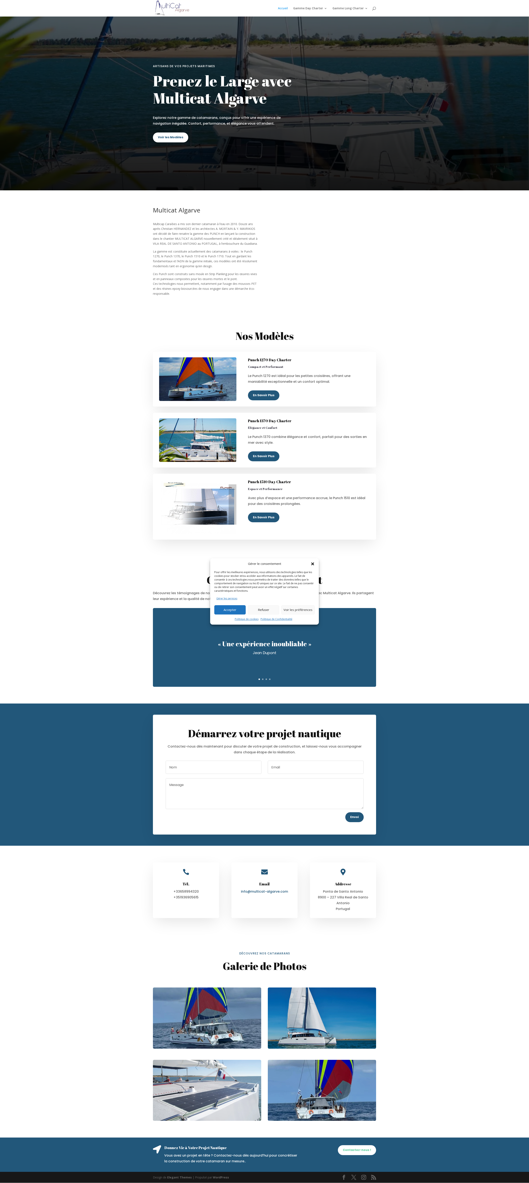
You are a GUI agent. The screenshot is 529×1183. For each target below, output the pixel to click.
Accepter (230, 610)
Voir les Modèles (170, 137)
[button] (313, 564)
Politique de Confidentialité (276, 619)
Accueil (283, 8)
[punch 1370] (207, 1090)
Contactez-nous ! (357, 1150)
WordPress (221, 1177)
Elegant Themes (179, 1177)
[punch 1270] (207, 1018)
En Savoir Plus (263, 395)
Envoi (354, 817)
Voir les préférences (298, 610)
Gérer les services (226, 598)
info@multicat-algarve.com (264, 891)
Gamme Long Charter (348, 8)
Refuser (263, 610)
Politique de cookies (247, 619)
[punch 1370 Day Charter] (322, 1018)
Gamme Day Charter (308, 8)
